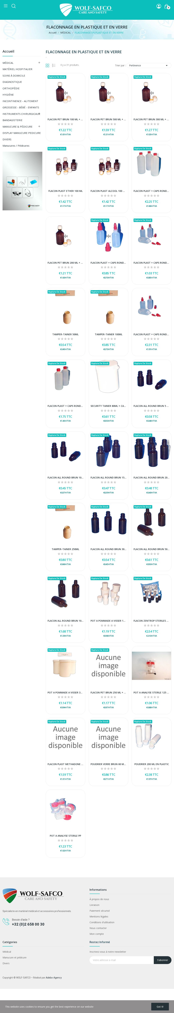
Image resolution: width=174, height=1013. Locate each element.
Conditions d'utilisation (102, 922)
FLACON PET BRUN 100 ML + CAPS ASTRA (65, 119)
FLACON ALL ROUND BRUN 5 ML (151, 406)
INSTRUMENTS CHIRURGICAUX (21, 113)
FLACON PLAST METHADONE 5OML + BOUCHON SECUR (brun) (65, 764)
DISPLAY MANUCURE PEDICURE (22, 133)
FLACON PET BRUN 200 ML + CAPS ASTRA (65, 262)
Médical (7, 951)
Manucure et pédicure (15, 957)
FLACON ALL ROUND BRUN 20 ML (151, 477)
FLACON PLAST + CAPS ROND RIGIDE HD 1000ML (151, 191)
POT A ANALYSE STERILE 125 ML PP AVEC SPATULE (151, 692)
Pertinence (149, 65)
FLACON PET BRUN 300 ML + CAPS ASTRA (151, 119)
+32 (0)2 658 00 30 (28, 924)
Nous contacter (98, 928)
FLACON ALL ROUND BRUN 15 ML (108, 477)
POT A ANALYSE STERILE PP (65, 835)
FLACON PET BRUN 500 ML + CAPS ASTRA (108, 119)
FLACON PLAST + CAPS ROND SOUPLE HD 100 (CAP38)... (151, 262)
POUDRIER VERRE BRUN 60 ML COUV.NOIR (108, 764)
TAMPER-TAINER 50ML (65, 334)
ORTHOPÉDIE (11, 88)
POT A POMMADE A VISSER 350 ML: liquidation (65, 692)
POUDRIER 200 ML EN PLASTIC (151, 764)
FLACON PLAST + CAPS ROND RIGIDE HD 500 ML (65, 406)
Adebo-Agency (54, 977)
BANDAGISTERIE (12, 120)
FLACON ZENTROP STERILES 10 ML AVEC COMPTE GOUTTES (151, 620)
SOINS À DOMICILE (14, 75)
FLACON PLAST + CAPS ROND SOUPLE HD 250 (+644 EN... (151, 334)
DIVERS (7, 139)
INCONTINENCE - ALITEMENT (20, 101)
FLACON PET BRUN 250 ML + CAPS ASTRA (108, 692)
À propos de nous (99, 899)
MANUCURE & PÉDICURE (17, 126)
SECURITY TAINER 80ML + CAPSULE (108, 406)
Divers (6, 963)
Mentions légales (99, 916)
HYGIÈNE (8, 94)
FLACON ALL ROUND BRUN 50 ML (151, 549)
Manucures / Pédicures (16, 145)
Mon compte (97, 933)
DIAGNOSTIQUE (12, 82)
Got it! (160, 1006)
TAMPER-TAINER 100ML (108, 334)
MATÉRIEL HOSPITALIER (17, 69)
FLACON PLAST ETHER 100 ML (65, 191)
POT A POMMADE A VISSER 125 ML (108, 620)
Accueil (8, 52)
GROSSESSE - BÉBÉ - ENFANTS (21, 107)
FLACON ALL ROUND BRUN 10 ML (65, 477)
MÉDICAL (8, 62)
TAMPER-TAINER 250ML (65, 549)
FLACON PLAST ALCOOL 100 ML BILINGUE (108, 191)
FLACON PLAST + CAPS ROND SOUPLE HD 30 (108, 262)
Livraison (94, 905)
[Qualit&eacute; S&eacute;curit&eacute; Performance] (22, 180)
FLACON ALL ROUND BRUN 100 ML (65, 620)
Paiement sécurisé (100, 910)
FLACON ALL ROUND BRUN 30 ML (108, 549)
